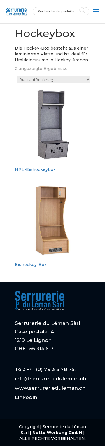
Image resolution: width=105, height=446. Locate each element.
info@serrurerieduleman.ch (50, 379)
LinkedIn (26, 397)
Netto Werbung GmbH (57, 432)
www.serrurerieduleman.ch (50, 388)
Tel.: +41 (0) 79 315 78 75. (45, 369)
